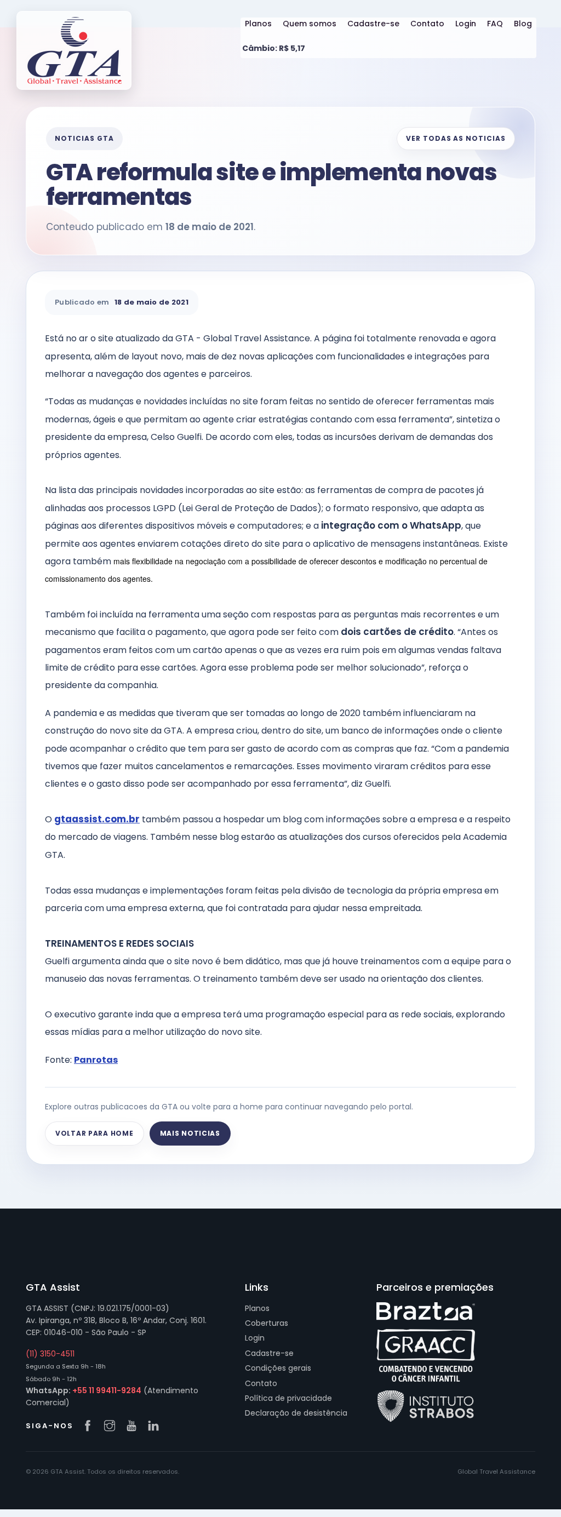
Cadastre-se (373, 23)
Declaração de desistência (296, 1412)
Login (465, 23)
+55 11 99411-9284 (106, 1390)
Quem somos (309, 23)
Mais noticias (190, 1133)
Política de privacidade (288, 1398)
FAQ (495, 23)
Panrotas (96, 1060)
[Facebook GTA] (90, 1426)
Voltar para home (94, 1133)
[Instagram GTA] (112, 1426)
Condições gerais (278, 1368)
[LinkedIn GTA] (156, 1426)
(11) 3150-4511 (50, 1353)
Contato (427, 23)
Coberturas (266, 1323)
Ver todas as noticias (456, 138)
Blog (523, 23)
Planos (258, 23)
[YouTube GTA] (134, 1426)
